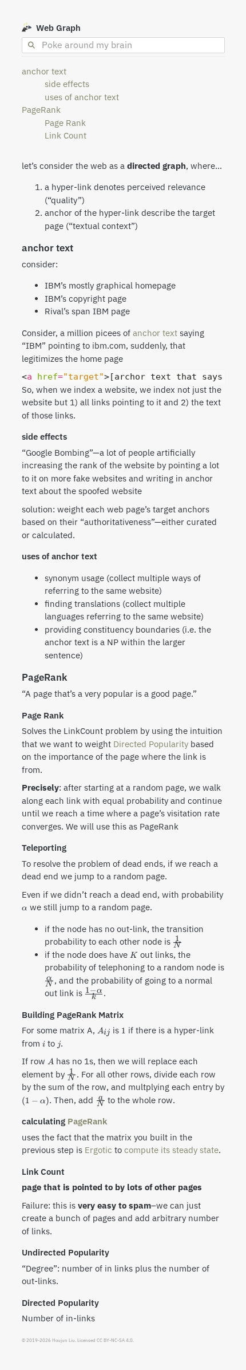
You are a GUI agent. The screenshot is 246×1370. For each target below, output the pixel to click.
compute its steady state (171, 1149)
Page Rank (65, 122)
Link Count (65, 135)
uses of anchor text (82, 97)
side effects (67, 83)
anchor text (44, 71)
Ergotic (98, 1149)
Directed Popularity (150, 744)
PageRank (41, 109)
